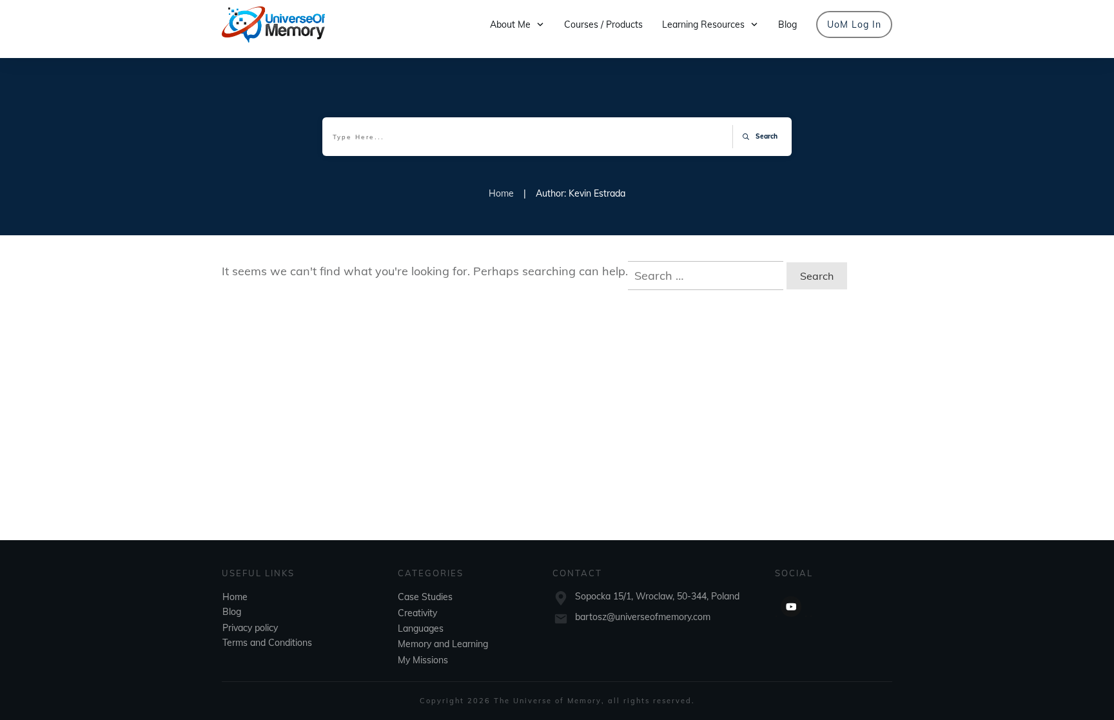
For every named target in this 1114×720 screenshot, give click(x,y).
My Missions (423, 660)
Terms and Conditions (267, 642)
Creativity (417, 613)
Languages (421, 628)
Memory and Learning (443, 644)
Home (235, 597)
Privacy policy (250, 628)
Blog (231, 612)
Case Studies (425, 597)
